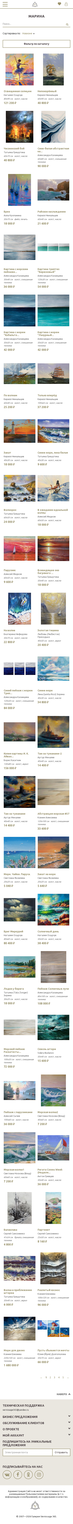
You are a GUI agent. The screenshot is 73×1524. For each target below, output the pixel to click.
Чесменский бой (14, 148)
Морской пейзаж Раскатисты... (14, 1050)
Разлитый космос (49, 1290)
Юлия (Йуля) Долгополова (52, 1354)
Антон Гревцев (46, 1176)
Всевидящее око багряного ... (48, 571)
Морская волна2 (48, 1112)
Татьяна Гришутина (14, 152)
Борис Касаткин (12, 760)
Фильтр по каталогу (36, 43)
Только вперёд (47, 395)
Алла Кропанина (12, 215)
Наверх (62, 1394)
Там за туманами (14, 813)
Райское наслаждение (52, 211)
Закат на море (47, 874)
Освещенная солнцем (18, 91)
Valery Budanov (46, 1053)
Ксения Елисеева (46, 1294)
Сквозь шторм (47, 1049)
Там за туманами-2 (50, 753)
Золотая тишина (48, 630)
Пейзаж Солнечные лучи (53, 988)
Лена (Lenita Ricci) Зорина (51, 694)
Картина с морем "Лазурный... (48, 333)
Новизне (27, 33)
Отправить (61, 1452)
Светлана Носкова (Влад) (51, 1116)
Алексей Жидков (47, 516)
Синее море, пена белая (53, 452)
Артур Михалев (46, 757)
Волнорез (10, 510)
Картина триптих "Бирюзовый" (49, 270)
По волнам (10, 395)
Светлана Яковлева (14, 878)
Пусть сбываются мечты (53, 1350)
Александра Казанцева (50, 155)
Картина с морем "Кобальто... (14, 333)
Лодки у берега (14, 988)
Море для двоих (14, 1350)
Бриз (7, 211)
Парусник (10, 570)
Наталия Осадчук (13, 95)
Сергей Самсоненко (14, 1233)
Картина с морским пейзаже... (16, 270)
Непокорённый (47, 91)
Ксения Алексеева (47, 817)
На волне (9, 630)
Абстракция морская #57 (53, 813)
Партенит (44, 1229)
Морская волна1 (14, 1169)
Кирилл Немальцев (48, 95)
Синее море (45, 690)
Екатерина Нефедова (15, 634)
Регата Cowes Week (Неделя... (50, 1171)
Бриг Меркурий (13, 931)
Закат (7, 452)
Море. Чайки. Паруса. (17, 874)
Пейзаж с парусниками (18, 1112)
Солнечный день (48, 931)
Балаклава (10, 1229)
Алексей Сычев (12, 1116)
